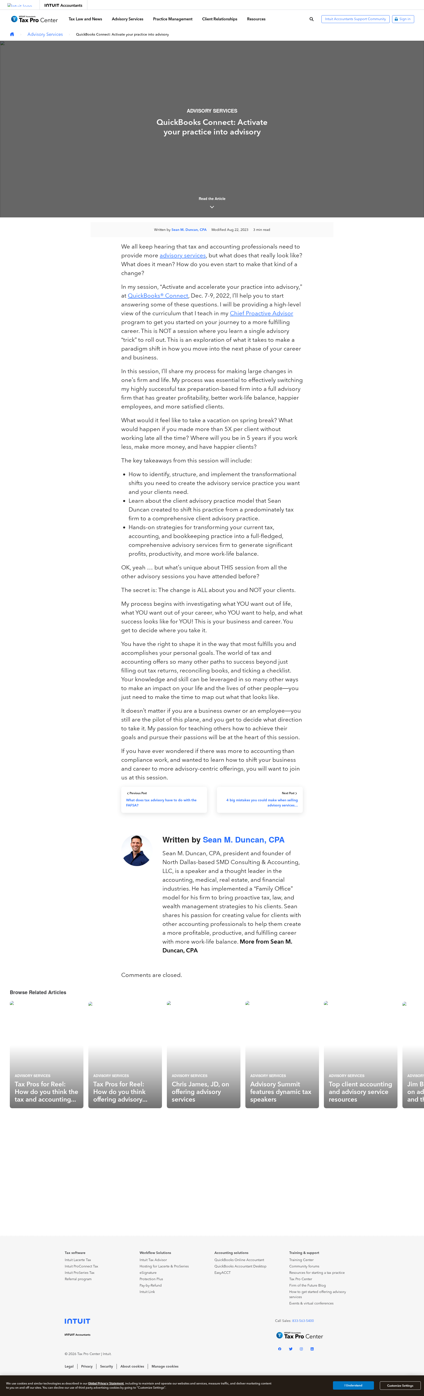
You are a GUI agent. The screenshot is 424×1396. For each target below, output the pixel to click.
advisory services (183, 255)
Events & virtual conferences (311, 1303)
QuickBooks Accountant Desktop (240, 1266)
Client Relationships (219, 19)
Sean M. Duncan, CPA (189, 230)
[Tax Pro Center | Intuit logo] (34, 19)
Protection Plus (151, 1279)
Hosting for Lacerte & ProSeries (164, 1266)
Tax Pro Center (300, 1279)
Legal (69, 1366)
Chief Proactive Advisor (261, 313)
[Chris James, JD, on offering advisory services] (203, 1054)
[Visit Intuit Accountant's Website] (63, 5)
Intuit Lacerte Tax (78, 1260)
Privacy (87, 1366)
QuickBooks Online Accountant (239, 1260)
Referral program (78, 1279)
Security (106, 1366)
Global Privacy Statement (106, 1383)
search (311, 19)
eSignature (148, 1273)
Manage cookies (165, 1366)
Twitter (290, 1349)
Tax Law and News (85, 19)
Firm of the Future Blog (307, 1285)
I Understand (353, 1385)
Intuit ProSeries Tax (79, 1273)
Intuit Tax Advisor (153, 1260)
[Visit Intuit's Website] (19, 5)
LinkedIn (312, 1349)
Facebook (279, 1349)
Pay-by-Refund (151, 1285)
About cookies (132, 1366)
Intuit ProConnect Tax (81, 1266)
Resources (256, 19)
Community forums (304, 1266)
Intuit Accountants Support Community (355, 19)
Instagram (301, 1349)
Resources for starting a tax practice (317, 1273)
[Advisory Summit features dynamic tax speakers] (282, 1054)
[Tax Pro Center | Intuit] (12, 34)
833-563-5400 (303, 1321)
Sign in (405, 19)
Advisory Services (127, 19)
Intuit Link (147, 1292)
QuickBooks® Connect (158, 295)
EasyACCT (222, 1273)
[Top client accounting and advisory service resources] (361, 1054)
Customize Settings (400, 1385)
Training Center (301, 1260)
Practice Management (172, 19)
